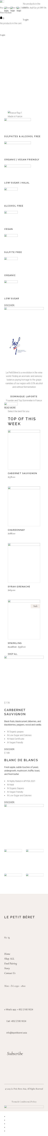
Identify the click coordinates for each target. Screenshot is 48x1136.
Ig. (9, 937)
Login (25, 19)
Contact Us (9, 973)
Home (7, 954)
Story (7, 968)
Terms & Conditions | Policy (24, 1101)
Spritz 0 (35, 878)
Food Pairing (10, 963)
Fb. (5, 937)
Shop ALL (9, 958)
